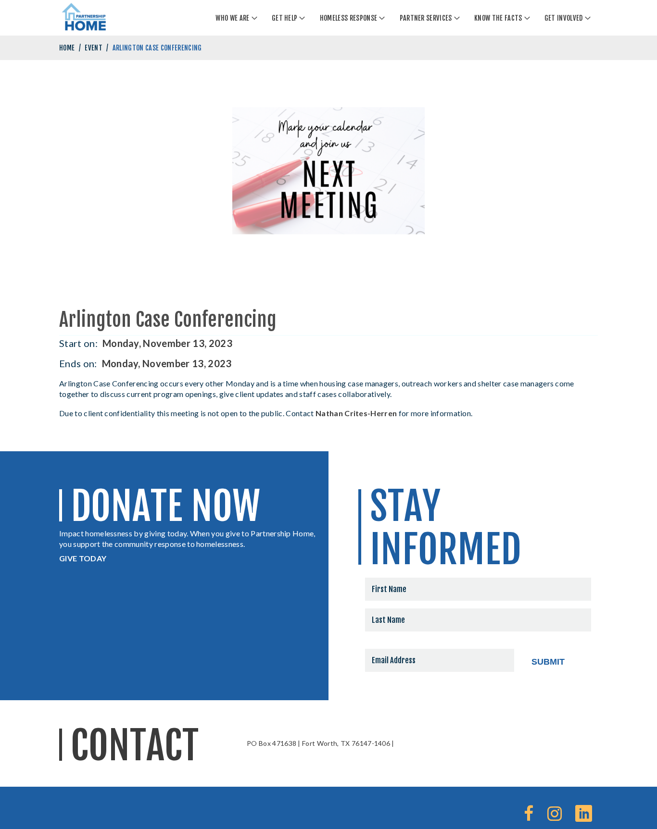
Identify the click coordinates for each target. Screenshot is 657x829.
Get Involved (563, 18)
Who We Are (232, 18)
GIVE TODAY (82, 558)
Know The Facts (498, 18)
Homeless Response (348, 18)
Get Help (285, 18)
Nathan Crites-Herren (356, 413)
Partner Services (426, 18)
